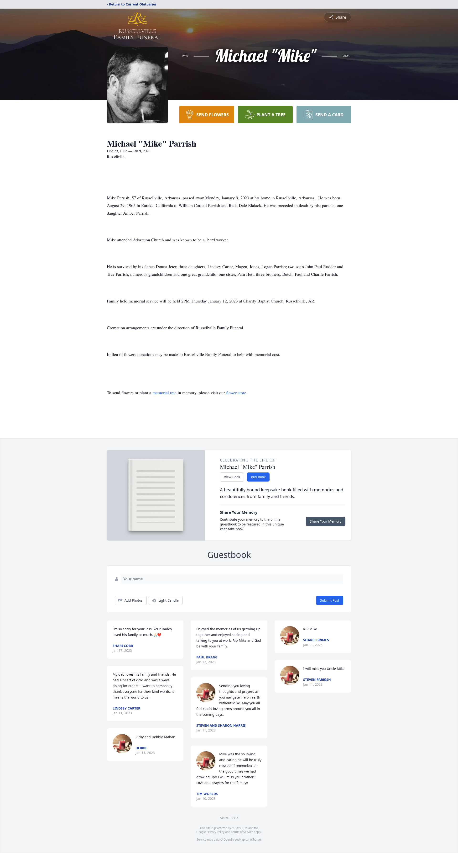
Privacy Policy (215, 832)
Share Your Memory (325, 521)
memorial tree (164, 392)
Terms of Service (242, 832)
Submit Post (329, 600)
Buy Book (258, 477)
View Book (232, 477)
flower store (236, 392)
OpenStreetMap (234, 839)
